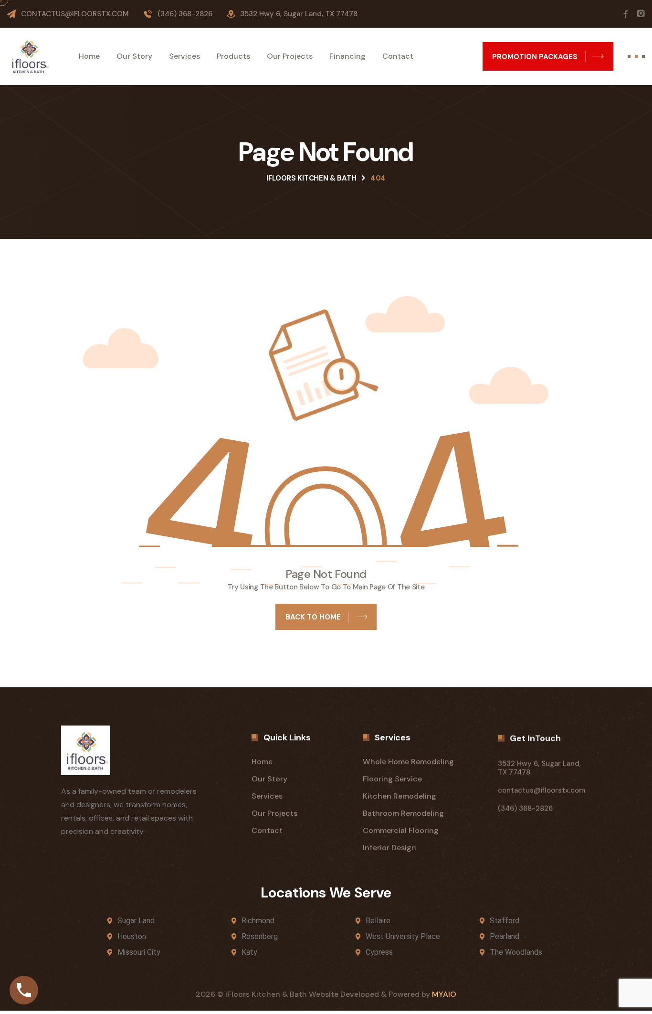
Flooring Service (392, 779)
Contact (397, 56)
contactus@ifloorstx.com (75, 14)
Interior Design (389, 848)
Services (184, 56)
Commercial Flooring (401, 830)
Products (233, 56)
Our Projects (290, 56)
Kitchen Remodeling (399, 796)
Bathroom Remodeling (403, 813)
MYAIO (444, 994)
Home (89, 56)
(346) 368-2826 (185, 14)
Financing (347, 56)
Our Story (134, 56)
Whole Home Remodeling (408, 762)
